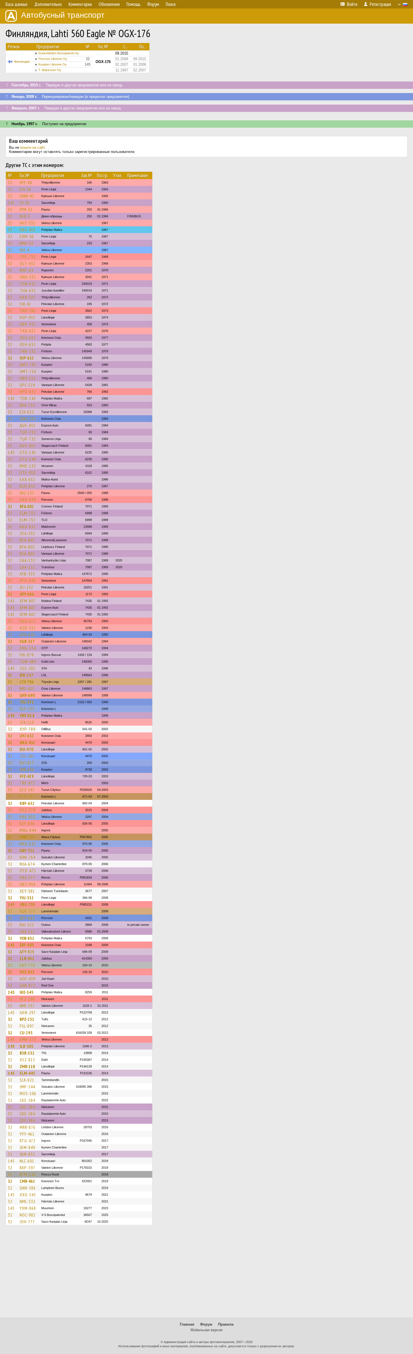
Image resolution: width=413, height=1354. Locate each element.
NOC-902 (27, 1215)
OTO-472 (28, 871)
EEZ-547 (27, 790)
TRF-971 (27, 783)
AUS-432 (27, 425)
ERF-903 (27, 945)
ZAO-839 (28, 499)
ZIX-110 (27, 722)
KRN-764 (27, 857)
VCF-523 (27, 709)
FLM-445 (27, 1073)
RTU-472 (27, 1140)
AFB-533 (27, 574)
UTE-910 (28, 472)
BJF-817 (27, 763)
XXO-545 (28, 1194)
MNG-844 (28, 830)
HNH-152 (28, 378)
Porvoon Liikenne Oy (52, 58)
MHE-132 (28, 466)
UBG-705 (27, 904)
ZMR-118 (27, 1066)
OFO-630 (28, 580)
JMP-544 (27, 1086)
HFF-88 (26, 182)
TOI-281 (27, 756)
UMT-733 (28, 364)
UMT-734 (28, 371)
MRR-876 (27, 1127)
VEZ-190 (27, 999)
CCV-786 (27, 682)
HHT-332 (27, 223)
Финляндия (22, 61)
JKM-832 (27, 1154)
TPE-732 (28, 256)
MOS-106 (28, 1093)
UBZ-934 (27, 884)
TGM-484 (28, 661)
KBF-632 (27, 803)
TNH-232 (28, 351)
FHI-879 (27, 655)
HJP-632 (27, 358)
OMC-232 (28, 418)
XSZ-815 (27, 1059)
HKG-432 (27, 742)
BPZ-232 (27, 1019)
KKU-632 (28, 526)
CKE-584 (27, 1100)
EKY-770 (27, 965)
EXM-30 (27, 236)
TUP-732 (28, 432)
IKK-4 (25, 250)
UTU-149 (28, 459)
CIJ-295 (26, 1032)
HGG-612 (28, 621)
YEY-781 (27, 796)
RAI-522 (27, 925)
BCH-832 (27, 486)
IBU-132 (27, 493)
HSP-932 (27, 317)
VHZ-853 (27, 972)
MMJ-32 (26, 243)
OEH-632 (28, 337)
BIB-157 (26, 675)
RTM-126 (28, 1174)
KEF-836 (27, 823)
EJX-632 (27, 412)
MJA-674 (27, 864)
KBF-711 (27, 850)
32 (10, 182)
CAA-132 (27, 560)
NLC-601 (27, 1161)
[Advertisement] (206, 1274)
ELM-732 (27, 513)
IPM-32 (26, 209)
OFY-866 (27, 594)
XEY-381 (27, 891)
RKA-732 (27, 405)
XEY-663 (27, 918)
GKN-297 (28, 1012)
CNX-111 (27, 931)
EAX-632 (27, 479)
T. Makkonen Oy (49, 70)
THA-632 (28, 283)
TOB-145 (28, 398)
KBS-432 (27, 230)
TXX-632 (28, 331)
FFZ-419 (27, 776)
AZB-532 (28, 628)
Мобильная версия (206, 1330)
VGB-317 (27, 641)
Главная (187, 1324)
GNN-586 (28, 1188)
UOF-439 (27, 978)
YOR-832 (27, 938)
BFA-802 (27, 506)
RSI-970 (26, 749)
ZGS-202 (27, 668)
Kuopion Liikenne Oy (52, 64)
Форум (206, 1324)
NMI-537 (27, 1005)
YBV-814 (27, 715)
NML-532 (27, 1201)
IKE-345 (26, 992)
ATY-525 (27, 951)
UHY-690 (27, 695)
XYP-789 (27, 729)
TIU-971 (27, 702)
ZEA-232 (27, 533)
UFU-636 (27, 634)
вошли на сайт (32, 147)
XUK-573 (27, 911)
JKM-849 (27, 1147)
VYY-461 (27, 1134)
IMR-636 (27, 769)
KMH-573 (28, 1039)
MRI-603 (27, 688)
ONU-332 (28, 277)
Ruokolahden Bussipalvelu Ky (58, 53)
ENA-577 (27, 877)
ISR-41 (25, 304)
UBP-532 (28, 324)
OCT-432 (27, 263)
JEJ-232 (26, 587)
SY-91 (25, 203)
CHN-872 (27, 985)
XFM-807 (28, 601)
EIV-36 (25, 189)
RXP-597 (27, 1167)
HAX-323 (27, 297)
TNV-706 (27, 310)
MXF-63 (26, 270)
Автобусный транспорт (63, 15)
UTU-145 (28, 452)
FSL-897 (27, 1026)
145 (11, 203)
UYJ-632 (27, 736)
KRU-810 (27, 817)
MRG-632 (28, 844)
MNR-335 (27, 837)
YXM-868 (28, 1208)
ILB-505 (26, 1046)
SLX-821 (27, 1080)
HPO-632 (28, 391)
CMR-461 (27, 1181)
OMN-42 (27, 196)
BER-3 (25, 216)
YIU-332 (27, 898)
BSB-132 (27, 1053)
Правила (225, 1324)
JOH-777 (27, 1221)
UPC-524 (27, 385)
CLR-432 (27, 958)
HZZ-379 (27, 810)
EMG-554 (28, 648)
